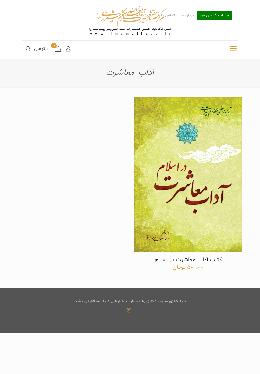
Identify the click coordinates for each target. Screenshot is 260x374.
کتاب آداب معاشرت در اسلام (188, 260)
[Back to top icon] (229, 361)
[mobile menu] (233, 49)
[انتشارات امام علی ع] (130, 20)
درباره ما (187, 16)
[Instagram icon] (129, 310)
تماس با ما (166, 16)
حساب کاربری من (214, 16)
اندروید (145, 16)
